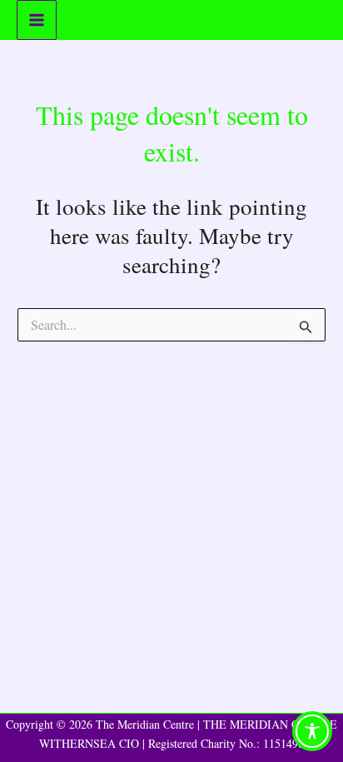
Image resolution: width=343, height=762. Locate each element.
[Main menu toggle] (37, 20)
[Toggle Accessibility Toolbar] (312, 731)
